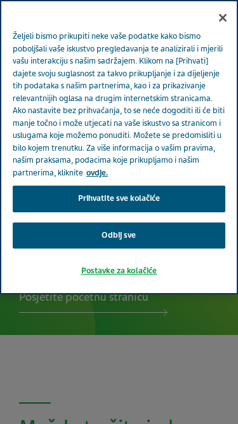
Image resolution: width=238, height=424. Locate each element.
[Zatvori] (223, 18)
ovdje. (97, 173)
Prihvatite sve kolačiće (119, 198)
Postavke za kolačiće (119, 271)
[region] (119, 147)
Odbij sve (119, 235)
